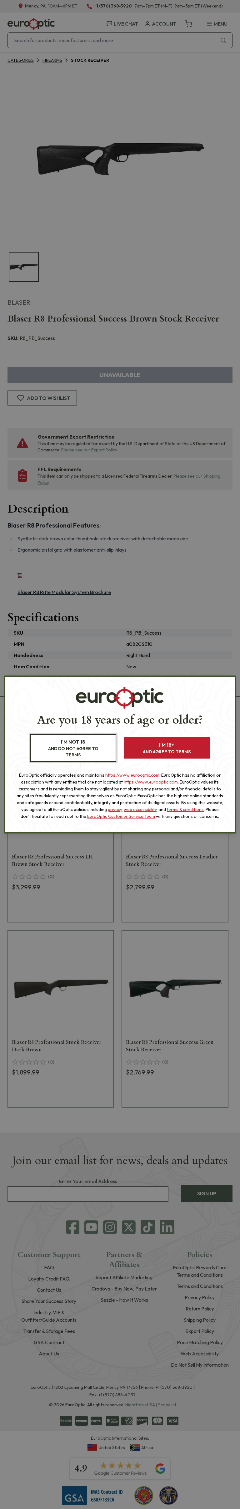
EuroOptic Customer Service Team (121, 816)
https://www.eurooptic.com (132, 775)
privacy (115, 809)
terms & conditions (185, 809)
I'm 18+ (167, 748)
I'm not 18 (73, 748)
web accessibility (140, 809)
